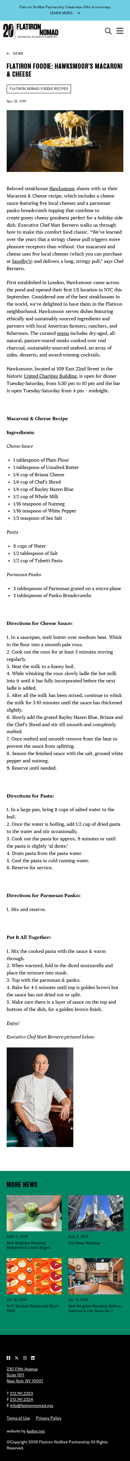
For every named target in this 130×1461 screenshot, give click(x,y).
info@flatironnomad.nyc (31, 1405)
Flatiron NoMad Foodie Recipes (39, 89)
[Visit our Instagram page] (25, 1357)
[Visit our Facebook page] (9, 1357)
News (18, 53)
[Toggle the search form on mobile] (108, 31)
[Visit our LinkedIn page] (33, 1357)
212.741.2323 (21, 1393)
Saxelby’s (21, 261)
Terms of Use (18, 1418)
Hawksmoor (62, 188)
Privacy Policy (48, 1418)
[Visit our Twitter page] (17, 1357)
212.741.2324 (21, 1399)
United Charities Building (50, 376)
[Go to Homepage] (30, 31)
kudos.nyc (36, 1430)
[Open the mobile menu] (119, 31)
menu (63, 333)
